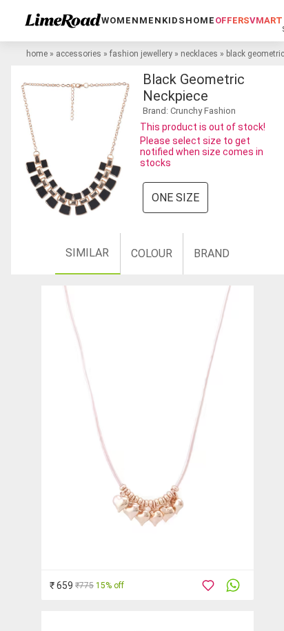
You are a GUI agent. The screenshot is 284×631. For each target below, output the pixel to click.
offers (232, 20)
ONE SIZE (175, 197)
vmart (266, 20)
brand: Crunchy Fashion (189, 111)
